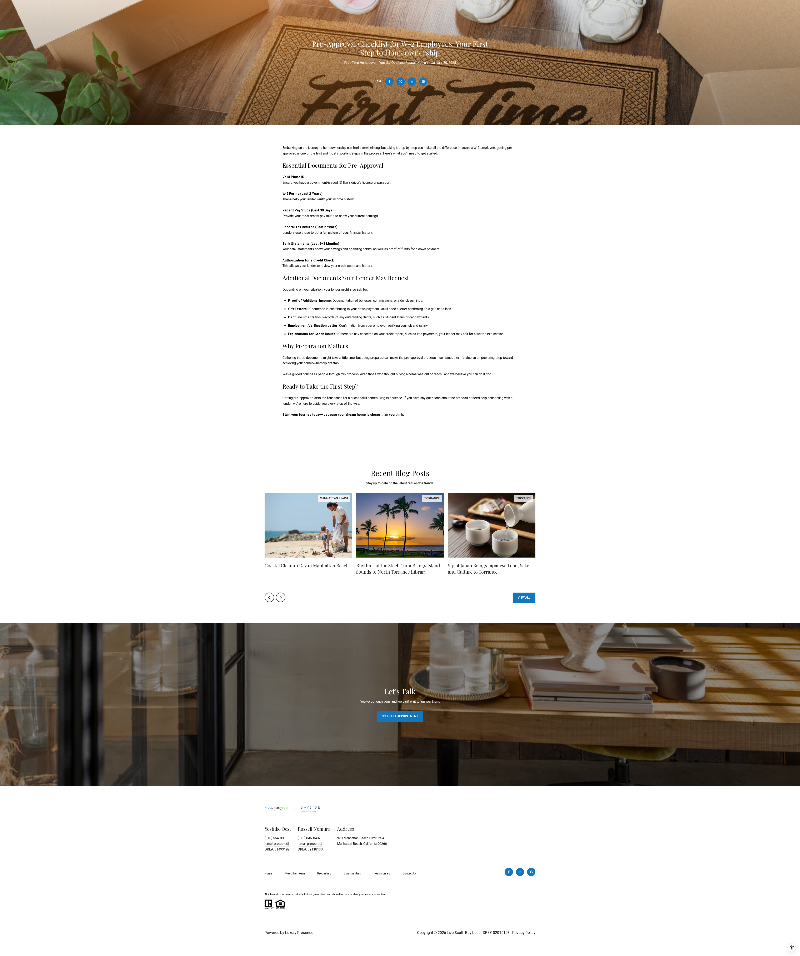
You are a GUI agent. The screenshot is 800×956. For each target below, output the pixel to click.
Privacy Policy (523, 933)
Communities (352, 873)
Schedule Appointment (400, 716)
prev (269, 597)
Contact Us (409, 873)
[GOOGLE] (531, 872)
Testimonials (381, 873)
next (280, 597)
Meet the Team (295, 873)
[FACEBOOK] (509, 872)
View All (524, 597)
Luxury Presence (299, 933)
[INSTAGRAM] (520, 872)
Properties (324, 873)
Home (268, 873)
